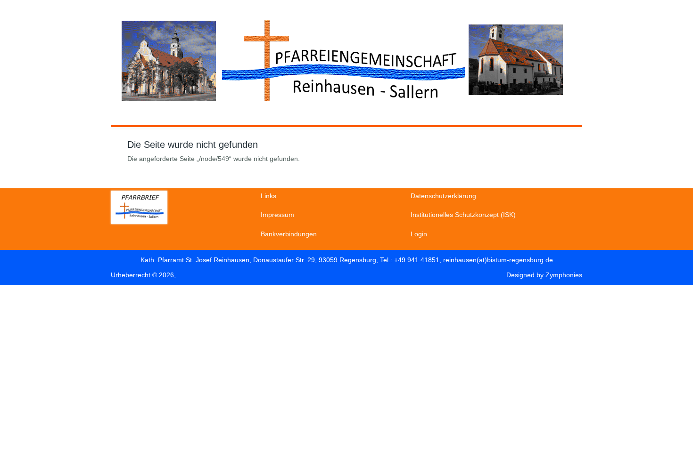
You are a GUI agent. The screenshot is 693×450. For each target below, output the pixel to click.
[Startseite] (341, 108)
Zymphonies (563, 275)
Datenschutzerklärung (443, 196)
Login (419, 234)
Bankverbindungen (289, 234)
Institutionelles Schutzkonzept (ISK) (463, 214)
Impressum (277, 214)
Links (268, 196)
